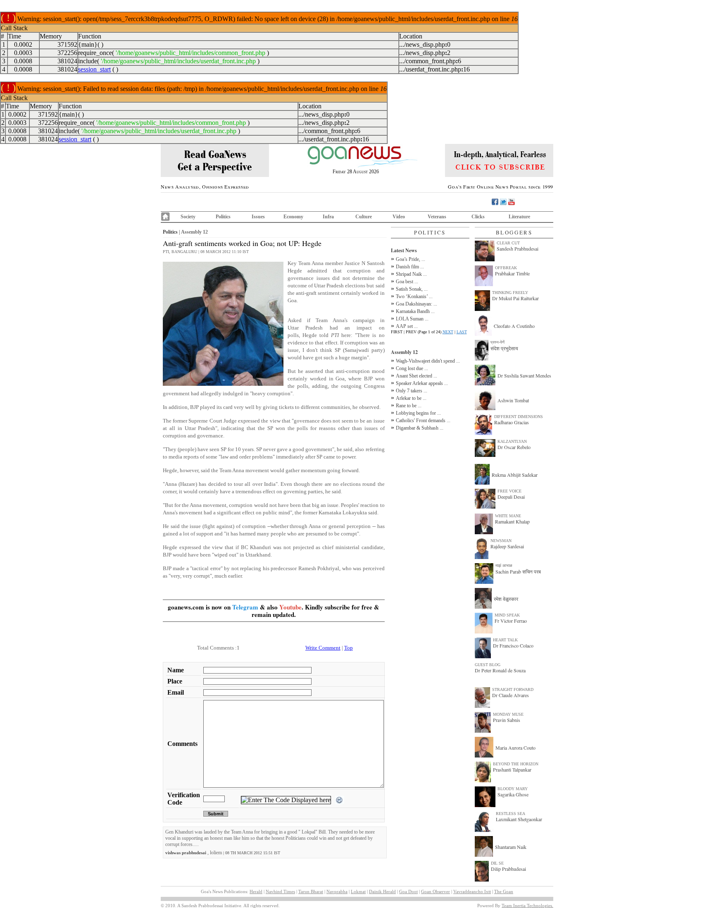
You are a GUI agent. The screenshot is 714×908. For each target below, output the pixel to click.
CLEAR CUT (508, 243)
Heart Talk (505, 640)
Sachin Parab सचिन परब (518, 571)
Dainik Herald (382, 891)
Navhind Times (280, 891)
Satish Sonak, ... (412, 289)
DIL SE (497, 863)
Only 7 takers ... (411, 391)
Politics (223, 217)
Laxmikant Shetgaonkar (519, 819)
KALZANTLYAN (512, 441)
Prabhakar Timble (512, 273)
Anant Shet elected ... (416, 376)
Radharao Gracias (511, 422)
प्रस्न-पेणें (497, 342)
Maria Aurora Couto (515, 747)
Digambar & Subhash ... (419, 428)
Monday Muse (508, 714)
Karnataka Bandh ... (415, 311)
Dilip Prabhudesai (508, 868)
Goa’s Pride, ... (410, 259)
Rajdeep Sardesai (507, 546)
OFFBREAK (506, 267)
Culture (363, 217)
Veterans (437, 217)
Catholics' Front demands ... (423, 420)
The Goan (503, 891)
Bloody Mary (512, 788)
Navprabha (336, 891)
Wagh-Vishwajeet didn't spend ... (428, 361)
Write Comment (322, 648)
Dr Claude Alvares (510, 695)
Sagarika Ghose (512, 794)
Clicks (478, 217)
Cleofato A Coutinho (514, 326)
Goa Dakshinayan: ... (416, 304)
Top (348, 648)
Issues (258, 217)
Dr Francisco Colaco (513, 645)
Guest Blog (487, 664)
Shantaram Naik (510, 846)
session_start (94, 69)
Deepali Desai (511, 496)
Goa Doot (408, 891)
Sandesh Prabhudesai (517, 248)
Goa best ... (407, 281)
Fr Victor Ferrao (511, 620)
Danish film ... (410, 267)
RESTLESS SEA (510, 813)
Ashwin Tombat (513, 400)
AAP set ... (407, 326)
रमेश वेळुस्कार (506, 598)
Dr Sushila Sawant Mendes (524, 375)
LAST (462, 332)
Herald (256, 891)
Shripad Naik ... (411, 274)
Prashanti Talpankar (512, 769)
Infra (328, 217)
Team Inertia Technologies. (527, 905)
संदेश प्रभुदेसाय (504, 348)
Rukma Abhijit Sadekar (515, 474)
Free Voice (509, 491)
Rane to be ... (408, 406)
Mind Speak (507, 615)
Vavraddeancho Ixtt (472, 891)
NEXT (448, 332)
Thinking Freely (510, 292)
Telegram (245, 607)
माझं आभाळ (503, 565)
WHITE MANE (508, 516)
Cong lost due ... (412, 368)
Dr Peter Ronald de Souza (500, 670)
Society (188, 217)
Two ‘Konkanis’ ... (414, 296)
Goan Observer (435, 891)
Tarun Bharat (310, 891)
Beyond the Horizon (515, 764)
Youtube (290, 607)
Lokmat (358, 891)
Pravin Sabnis (506, 720)
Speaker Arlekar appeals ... (422, 383)
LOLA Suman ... (412, 319)
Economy (293, 217)
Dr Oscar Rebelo (514, 447)
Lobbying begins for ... (418, 413)
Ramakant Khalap (512, 521)
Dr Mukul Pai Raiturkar (515, 298)
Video (399, 217)
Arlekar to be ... (411, 398)
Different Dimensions (518, 416)
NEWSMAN (501, 540)
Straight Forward (512, 689)
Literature (519, 217)
